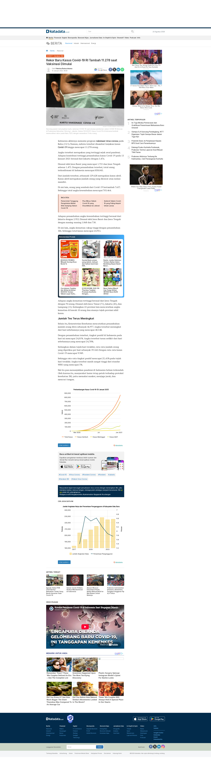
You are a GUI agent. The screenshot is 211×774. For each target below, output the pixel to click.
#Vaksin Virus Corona (79, 479)
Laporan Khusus (132, 735)
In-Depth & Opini (109, 38)
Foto (141, 735)
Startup (75, 733)
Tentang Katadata (52, 753)
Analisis (115, 731)
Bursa (61, 733)
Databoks (157, 735)
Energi (93, 43)
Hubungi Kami (117, 753)
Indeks (156, 728)
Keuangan (63, 731)
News (142, 729)
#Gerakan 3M (64, 479)
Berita (51, 38)
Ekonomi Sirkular (105, 731)
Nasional (68, 43)
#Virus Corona (74, 475)
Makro (62, 729)
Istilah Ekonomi (91, 733)
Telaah (129, 729)
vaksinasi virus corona (107, 140)
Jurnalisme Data (96, 38)
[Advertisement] (146, 230)
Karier (71, 753)
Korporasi (63, 735)
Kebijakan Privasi (96, 753)
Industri (76, 43)
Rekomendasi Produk (67, 237)
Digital (64, 38)
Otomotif (120, 38)
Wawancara (130, 733)
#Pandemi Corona (88, 475)
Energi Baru (103, 729)
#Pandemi (102, 475)
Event (155, 737)
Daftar (100, 747)
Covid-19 (62, 147)
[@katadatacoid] (163, 746)
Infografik (116, 729)
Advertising (63, 753)
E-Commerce (77, 729)
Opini (128, 731)
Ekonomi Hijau (83, 38)
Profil (88, 731)
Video (127, 38)
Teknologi (76, 737)
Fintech (75, 731)
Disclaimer (107, 753)
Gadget (75, 735)
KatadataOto (158, 739)
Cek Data (116, 733)
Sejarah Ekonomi (91, 729)
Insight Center (158, 733)
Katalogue (143, 733)
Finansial (57, 38)
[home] (47, 38)
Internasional (85, 43)
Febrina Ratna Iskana (64, 68)
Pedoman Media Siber (82, 753)
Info (138, 38)
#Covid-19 (62, 475)
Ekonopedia (72, 38)
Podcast (133, 38)
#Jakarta (111, 475)
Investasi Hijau (104, 733)
